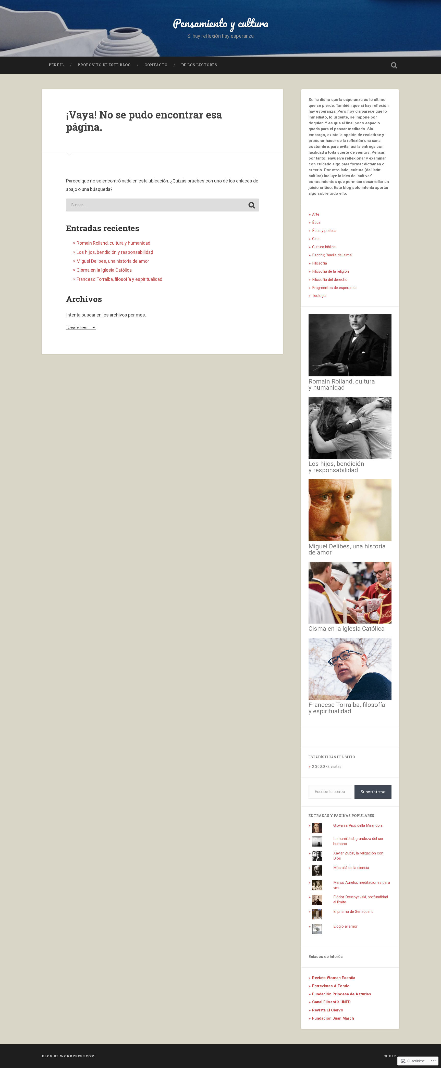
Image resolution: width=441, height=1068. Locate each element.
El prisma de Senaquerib (353, 911)
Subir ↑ (391, 1056)
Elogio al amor (345, 926)
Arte (315, 214)
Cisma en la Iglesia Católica (104, 270)
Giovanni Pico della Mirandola (358, 825)
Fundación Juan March (333, 1018)
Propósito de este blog (104, 65)
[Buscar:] (162, 205)
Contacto (155, 65)
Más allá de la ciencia (351, 867)
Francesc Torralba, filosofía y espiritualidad (119, 279)
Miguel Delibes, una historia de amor (113, 261)
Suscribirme (373, 791)
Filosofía (319, 263)
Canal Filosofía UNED (331, 1002)
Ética (316, 222)
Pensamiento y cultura (220, 23)
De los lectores (199, 65)
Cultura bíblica (324, 247)
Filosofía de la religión (330, 271)
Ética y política (324, 230)
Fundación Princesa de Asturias (341, 994)
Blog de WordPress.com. (69, 1056)
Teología (319, 295)
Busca (394, 65)
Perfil (56, 65)
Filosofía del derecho (330, 279)
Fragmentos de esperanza (334, 287)
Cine (316, 238)
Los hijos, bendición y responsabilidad (115, 252)
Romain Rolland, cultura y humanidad (113, 243)
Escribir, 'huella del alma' (332, 255)
